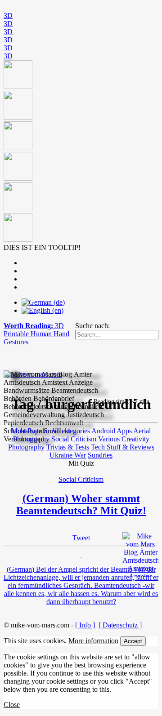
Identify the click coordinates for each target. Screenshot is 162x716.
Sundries (100, 455)
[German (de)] (43, 302)
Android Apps (111, 431)
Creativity (135, 439)
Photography (26, 447)
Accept (133, 641)
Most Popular (30, 431)
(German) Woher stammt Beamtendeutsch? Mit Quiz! (81, 504)
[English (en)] (42, 310)
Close (12, 704)
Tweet (81, 538)
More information (93, 641)
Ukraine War (68, 455)
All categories (70, 431)
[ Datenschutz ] (120, 625)
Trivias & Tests (67, 447)
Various (109, 439)
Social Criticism (73, 439)
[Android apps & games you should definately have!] (81, 152)
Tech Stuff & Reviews (122, 447)
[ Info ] (85, 625)
